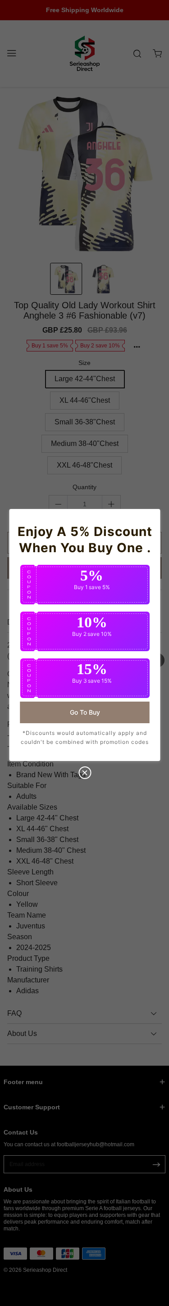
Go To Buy (84, 712)
